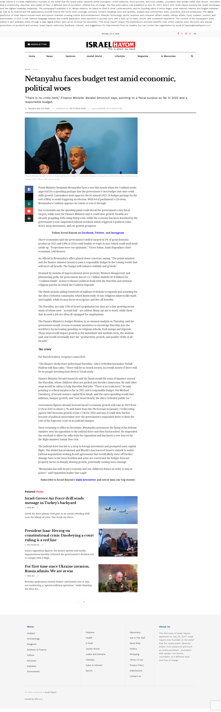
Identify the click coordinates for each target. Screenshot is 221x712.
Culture (30, 655)
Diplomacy (135, 632)
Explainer (31, 666)
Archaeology (33, 638)
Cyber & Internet (94, 665)
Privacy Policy (137, 665)
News (49, 56)
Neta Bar (31, 508)
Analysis (31, 633)
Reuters (32, 108)
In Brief (89, 643)
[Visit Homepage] (110, 44)
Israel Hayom (51, 692)
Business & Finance (36, 649)
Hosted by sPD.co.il (33, 699)
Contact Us (135, 676)
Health (89, 638)
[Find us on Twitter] (182, 34)
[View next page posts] (84, 602)
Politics (133, 649)
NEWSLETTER (38, 44)
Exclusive (31, 660)
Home (32, 56)
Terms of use (136, 660)
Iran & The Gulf (137, 638)
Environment (33, 671)
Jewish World (92, 649)
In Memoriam (168, 56)
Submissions (136, 670)
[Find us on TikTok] (190, 34)
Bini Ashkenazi (33, 545)
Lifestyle (90, 660)
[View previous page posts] (78, 602)
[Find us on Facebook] (178, 34)
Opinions (70, 56)
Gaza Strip (135, 643)
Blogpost (31, 644)
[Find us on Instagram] (186, 34)
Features (90, 632)
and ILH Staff (43, 108)
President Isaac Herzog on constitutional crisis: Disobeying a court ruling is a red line (59, 535)
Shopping (134, 654)
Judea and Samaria (95, 654)
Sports (89, 670)
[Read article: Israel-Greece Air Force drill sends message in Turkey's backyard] (118, 510)
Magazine (143, 56)
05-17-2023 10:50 (78, 108)
